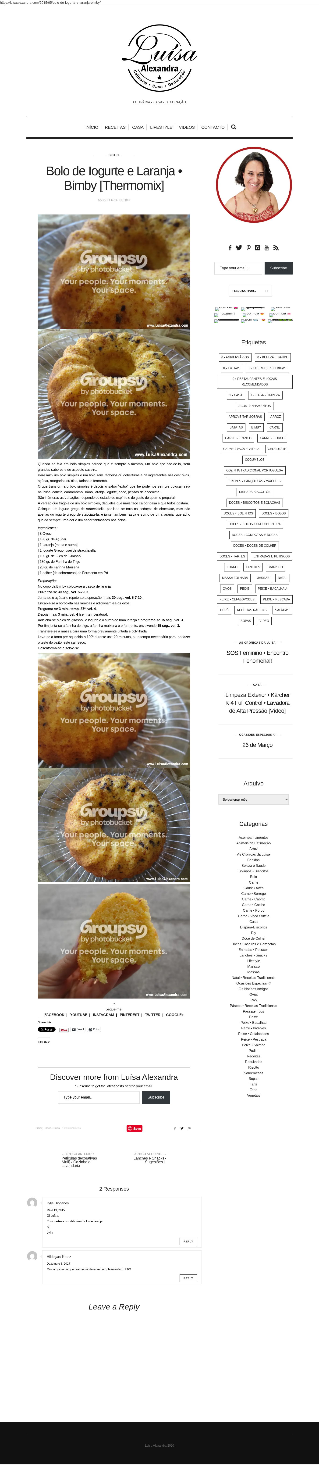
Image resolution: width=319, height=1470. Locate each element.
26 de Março (257, 745)
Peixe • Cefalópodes (237, 599)
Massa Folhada (235, 578)
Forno (232, 567)
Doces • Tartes (232, 556)
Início (91, 127)
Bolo (114, 155)
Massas (262, 578)
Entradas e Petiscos (272, 556)
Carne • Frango (238, 438)
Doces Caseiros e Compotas (253, 944)
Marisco (276, 567)
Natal (282, 578)
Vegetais (253, 1095)
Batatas (236, 427)
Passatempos (253, 1011)
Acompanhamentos (254, 406)
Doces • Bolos (52, 1128)
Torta (253, 1090)
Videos (187, 127)
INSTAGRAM (103, 1015)
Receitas (115, 127)
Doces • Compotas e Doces (255, 535)
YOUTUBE (78, 1015)
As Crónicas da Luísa (257, 642)
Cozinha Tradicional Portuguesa (254, 470)
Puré (224, 610)
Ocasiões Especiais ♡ (257, 734)
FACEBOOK (54, 1015)
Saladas (282, 610)
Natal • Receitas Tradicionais (253, 978)
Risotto (253, 1067)
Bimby (38, 1128)
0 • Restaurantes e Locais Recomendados (255, 381)
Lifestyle (161, 127)
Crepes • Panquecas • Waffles (255, 481)
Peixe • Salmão (253, 1045)
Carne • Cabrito (253, 899)
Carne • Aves (254, 888)
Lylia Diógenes (58, 1203)
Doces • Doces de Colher (254, 545)
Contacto (213, 127)
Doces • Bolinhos (238, 513)
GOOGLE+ (175, 1015)
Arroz (275, 416)
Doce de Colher (254, 938)
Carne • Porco (272, 438)
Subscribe (156, 1097)
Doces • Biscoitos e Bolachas (254, 502)
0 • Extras (231, 368)
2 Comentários (72, 1128)
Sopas (246, 621)
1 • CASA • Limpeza (265, 395)
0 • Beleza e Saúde (272, 357)
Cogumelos (255, 459)
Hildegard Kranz (59, 1257)
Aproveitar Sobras (245, 416)
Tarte (253, 1084)
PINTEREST (129, 1015)
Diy (253, 933)
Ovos (227, 588)
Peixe (244, 588)
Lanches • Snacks (253, 955)
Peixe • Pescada (276, 599)
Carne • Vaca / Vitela (253, 916)
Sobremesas (253, 1073)
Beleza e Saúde (253, 865)
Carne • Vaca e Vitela (241, 449)
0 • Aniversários (235, 357)
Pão (254, 1000)
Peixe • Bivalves (253, 1028)
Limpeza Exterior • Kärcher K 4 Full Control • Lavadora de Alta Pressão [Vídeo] (257, 703)
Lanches (253, 567)
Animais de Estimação (253, 843)
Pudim (254, 1051)
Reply (188, 1241)
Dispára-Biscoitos (254, 492)
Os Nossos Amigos (254, 989)
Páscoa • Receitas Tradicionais (253, 1006)
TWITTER (152, 1015)
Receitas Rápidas (252, 610)
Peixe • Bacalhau (272, 588)
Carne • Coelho (253, 905)
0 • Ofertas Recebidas (267, 368)
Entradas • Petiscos (253, 950)
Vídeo (264, 621)
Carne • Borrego (253, 894)
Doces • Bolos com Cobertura (255, 524)
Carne (274, 427)
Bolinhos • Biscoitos (253, 871)
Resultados (253, 1062)
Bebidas (253, 860)
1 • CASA (235, 395)
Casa (138, 127)
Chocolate (277, 449)
